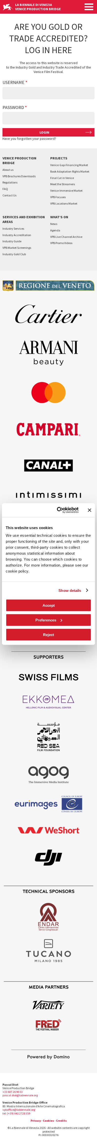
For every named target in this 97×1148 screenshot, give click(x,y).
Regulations (9, 182)
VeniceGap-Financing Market (69, 165)
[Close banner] (89, 510)
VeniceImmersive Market (66, 190)
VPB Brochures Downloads (19, 176)
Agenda (55, 230)
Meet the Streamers (62, 184)
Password (13, 107)
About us (7, 170)
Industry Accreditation (16, 235)
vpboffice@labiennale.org (18, 1110)
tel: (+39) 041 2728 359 (16, 1113)
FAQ (5, 189)
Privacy (36, 1120)
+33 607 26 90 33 (12, 1092)
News (53, 224)
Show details (69, 590)
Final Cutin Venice (62, 178)
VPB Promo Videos (61, 243)
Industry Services (13, 228)
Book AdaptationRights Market (69, 171)
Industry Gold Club (14, 254)
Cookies (48, 1120)
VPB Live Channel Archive (66, 237)
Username (13, 82)
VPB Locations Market (63, 203)
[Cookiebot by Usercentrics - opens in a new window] (59, 510)
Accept (49, 605)
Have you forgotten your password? (29, 138)
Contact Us (9, 195)
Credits (61, 1120)
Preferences (45, 620)
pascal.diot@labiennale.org (20, 1095)
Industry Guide (11, 241)
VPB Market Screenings (16, 248)
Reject (48, 634)
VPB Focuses (58, 197)
